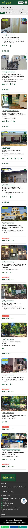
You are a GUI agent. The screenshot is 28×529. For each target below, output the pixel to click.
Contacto (21, 2)
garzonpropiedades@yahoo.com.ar (11, 507)
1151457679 (6, 505)
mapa (26, 12)
